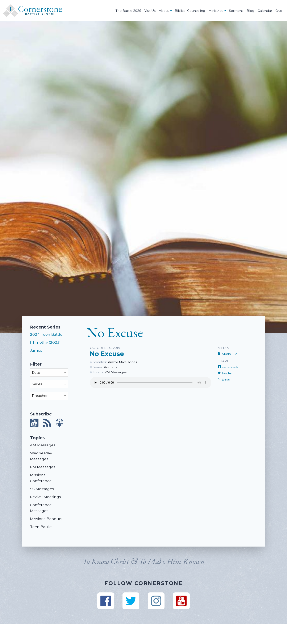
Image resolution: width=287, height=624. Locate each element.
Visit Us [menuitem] (149, 11)
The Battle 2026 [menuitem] (128, 11)
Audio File (229, 354)
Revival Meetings (45, 497)
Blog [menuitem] (250, 11)
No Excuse (107, 354)
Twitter (227, 373)
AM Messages (42, 445)
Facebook (229, 367)
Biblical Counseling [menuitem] (190, 11)
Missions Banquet (46, 518)
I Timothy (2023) (45, 342)
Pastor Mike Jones (122, 362)
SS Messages (42, 489)
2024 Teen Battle (46, 334)
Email (225, 379)
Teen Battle (41, 526)
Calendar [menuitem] (265, 11)
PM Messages (42, 467)
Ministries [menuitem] (215, 11)
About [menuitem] (164, 11)
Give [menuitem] (278, 11)
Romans (110, 367)
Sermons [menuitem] (236, 11)
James (36, 350)
